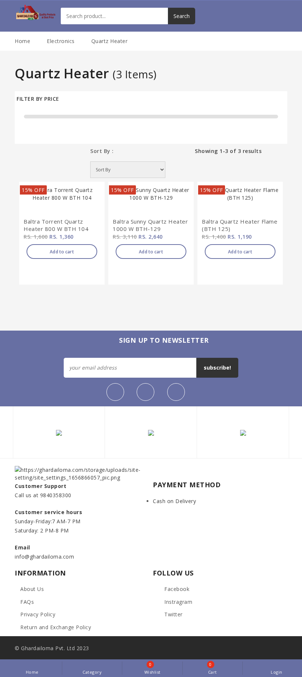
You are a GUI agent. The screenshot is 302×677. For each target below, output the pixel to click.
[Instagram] (176, 392)
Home (22, 41)
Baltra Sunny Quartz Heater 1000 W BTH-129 (150, 225)
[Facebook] (115, 392)
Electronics (61, 41)
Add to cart (62, 252)
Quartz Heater (109, 41)
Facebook (176, 588)
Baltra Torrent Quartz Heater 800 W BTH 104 (56, 225)
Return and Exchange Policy (55, 627)
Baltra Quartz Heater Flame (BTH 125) (239, 225)
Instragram (177, 601)
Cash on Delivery (174, 501)
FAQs (27, 601)
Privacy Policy (37, 614)
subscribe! (217, 367)
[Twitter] (145, 392)
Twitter (173, 614)
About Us (32, 588)
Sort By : (102, 150)
